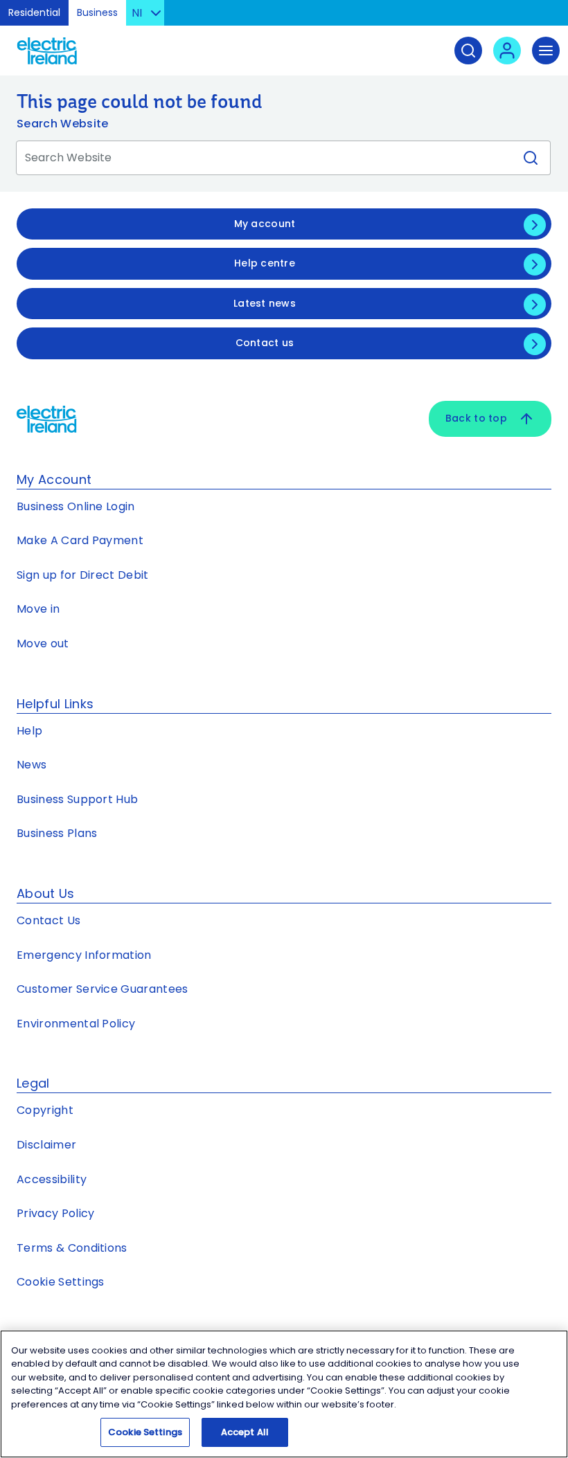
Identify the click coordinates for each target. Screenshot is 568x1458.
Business (97, 12)
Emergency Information (84, 955)
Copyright (45, 1110)
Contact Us (48, 920)
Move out (43, 643)
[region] (284, 1394)
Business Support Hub (77, 799)
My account (265, 224)
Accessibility (52, 1179)
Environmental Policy (76, 1024)
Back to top (476, 418)
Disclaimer (46, 1145)
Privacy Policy (55, 1213)
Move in (38, 609)
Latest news (264, 303)
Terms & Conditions (72, 1248)
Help (29, 731)
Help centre (264, 263)
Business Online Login (76, 506)
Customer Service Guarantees (102, 989)
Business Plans (57, 833)
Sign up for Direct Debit (83, 575)
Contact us (265, 343)
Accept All (245, 1432)
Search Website (62, 124)
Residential (34, 12)
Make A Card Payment (80, 540)
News (31, 765)
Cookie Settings (61, 1282)
